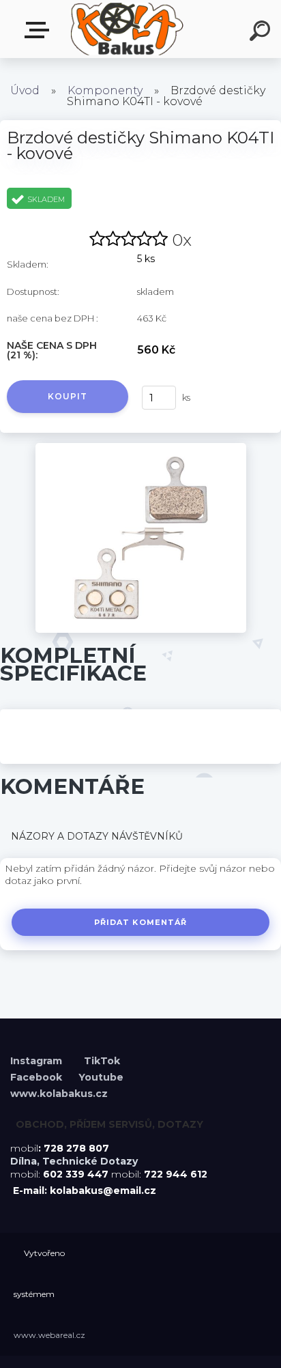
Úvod (25, 90)
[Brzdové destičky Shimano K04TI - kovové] (140, 448)
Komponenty (105, 90)
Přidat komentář (141, 922)
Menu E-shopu (39, 30)
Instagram (37, 1061)
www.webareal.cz (49, 1335)
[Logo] (126, 29)
